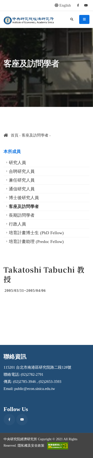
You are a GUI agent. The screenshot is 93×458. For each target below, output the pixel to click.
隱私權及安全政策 (31, 445)
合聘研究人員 (22, 171)
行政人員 (17, 224)
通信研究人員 (22, 189)
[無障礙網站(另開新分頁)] (57, 445)
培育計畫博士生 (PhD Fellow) (36, 232)
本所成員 (12, 151)
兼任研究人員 (22, 180)
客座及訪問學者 (35, 135)
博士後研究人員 (24, 197)
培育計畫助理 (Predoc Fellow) (36, 241)
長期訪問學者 (22, 215)
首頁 (13, 135)
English (64, 5)
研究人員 (17, 162)
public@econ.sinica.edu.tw (34, 389)
